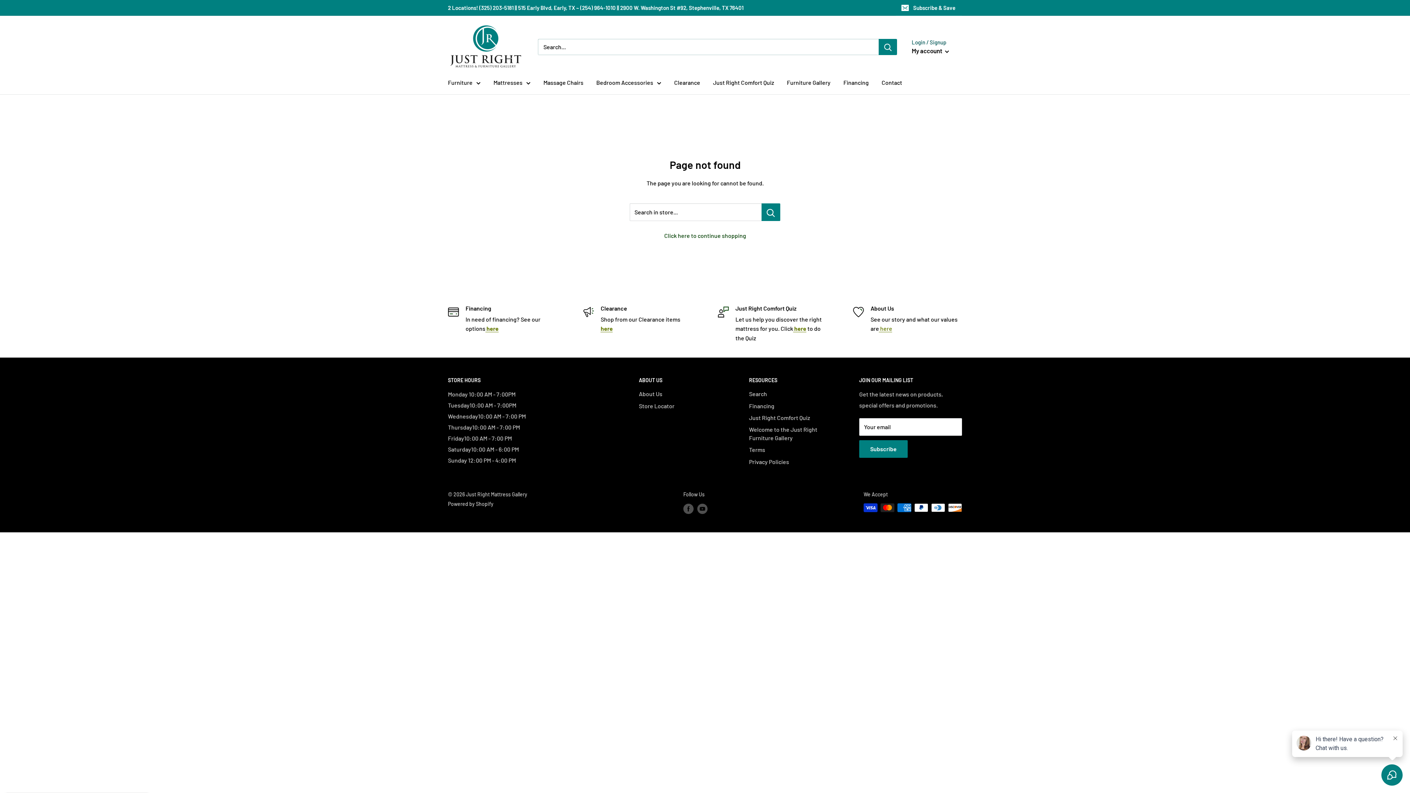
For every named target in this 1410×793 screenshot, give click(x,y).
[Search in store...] (771, 212)
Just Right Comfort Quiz (743, 82)
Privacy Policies (769, 461)
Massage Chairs (563, 82)
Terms (757, 449)
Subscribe (883, 448)
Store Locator (657, 405)
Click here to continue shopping (705, 235)
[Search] (888, 47)
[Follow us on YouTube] (702, 508)
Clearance (687, 82)
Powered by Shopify (471, 504)
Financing (856, 82)
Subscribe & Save (934, 7)
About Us (650, 393)
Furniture (460, 82)
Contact (892, 82)
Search (758, 393)
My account (927, 50)
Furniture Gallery (809, 82)
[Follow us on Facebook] (688, 508)
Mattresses (508, 82)
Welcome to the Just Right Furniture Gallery (783, 433)
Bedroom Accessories (624, 82)
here (885, 328)
